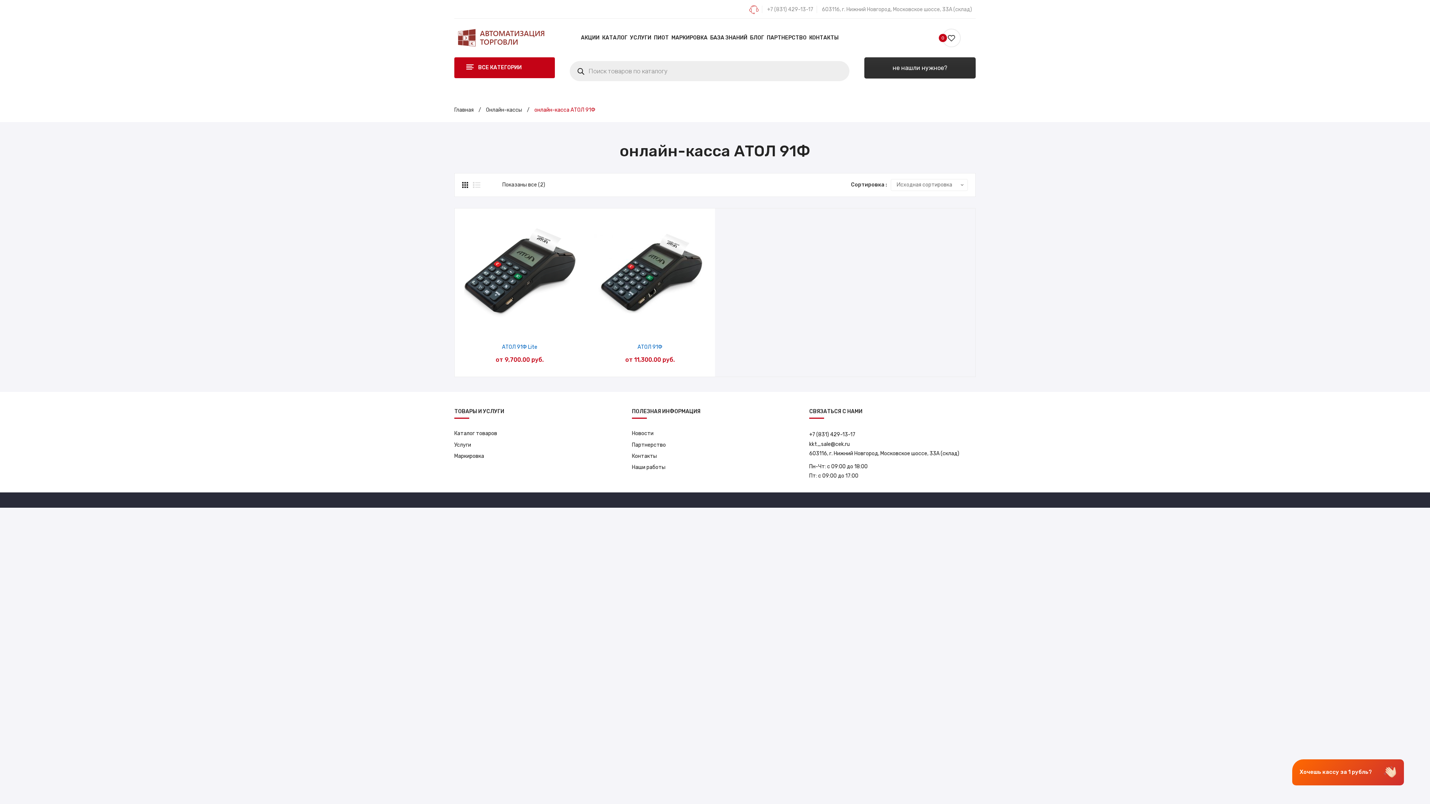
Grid (466, 185)
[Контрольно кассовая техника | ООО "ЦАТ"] (500, 38)
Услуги (462, 445)
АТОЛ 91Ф (650, 347)
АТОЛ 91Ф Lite (519, 347)
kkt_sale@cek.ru (829, 444)
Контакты (644, 456)
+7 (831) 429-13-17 (790, 9)
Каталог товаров (475, 433)
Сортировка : (869, 185)
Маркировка (469, 456)
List (476, 185)
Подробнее (539, 327)
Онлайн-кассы (504, 110)
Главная (464, 110)
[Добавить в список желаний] (501, 327)
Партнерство (649, 445)
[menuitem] (590, 38)
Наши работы (648, 467)
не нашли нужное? (920, 67)
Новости (643, 433)
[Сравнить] (520, 327)
